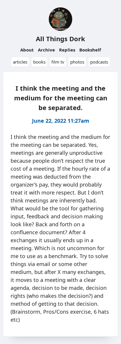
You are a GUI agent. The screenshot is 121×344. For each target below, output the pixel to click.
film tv (57, 62)
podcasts (99, 62)
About (27, 50)
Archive (46, 50)
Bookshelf (90, 50)
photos (77, 62)
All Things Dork (60, 38)
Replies (67, 50)
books (39, 62)
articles (20, 62)
